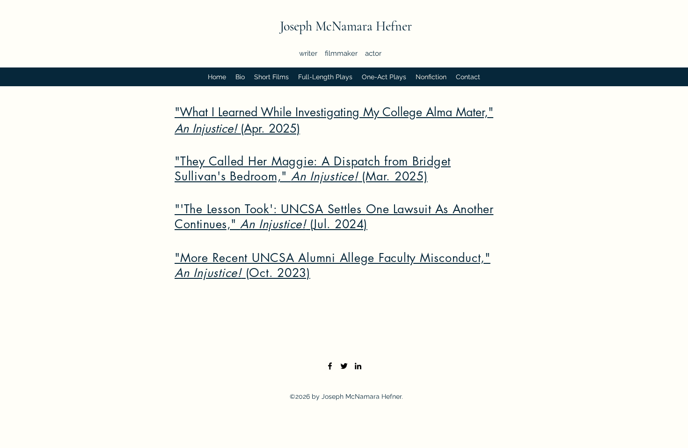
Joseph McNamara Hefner (346, 26)
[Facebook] (330, 366)
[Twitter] (344, 366)
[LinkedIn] (358, 366)
